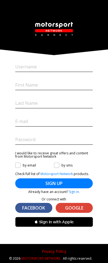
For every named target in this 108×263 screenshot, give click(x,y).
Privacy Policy (54, 251)
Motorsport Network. (41, 258)
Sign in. (74, 191)
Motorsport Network (56, 173)
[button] (54, 222)
